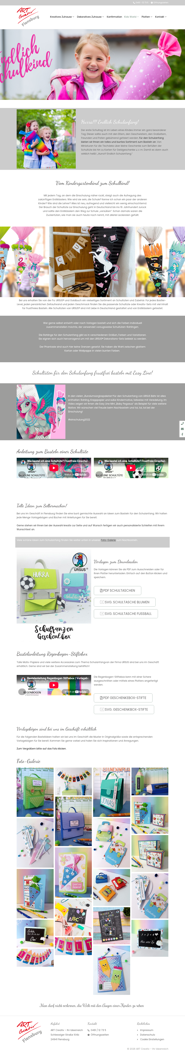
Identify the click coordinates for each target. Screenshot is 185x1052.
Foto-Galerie (108, 540)
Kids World (130, 16)
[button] (19, 411)
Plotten (146, 16)
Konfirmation (114, 16)
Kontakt (159, 16)
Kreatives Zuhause (61, 16)
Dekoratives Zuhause (89, 16)
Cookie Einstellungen (152, 1039)
